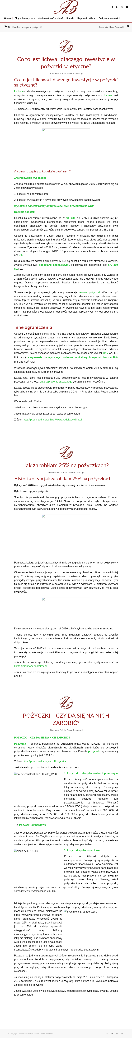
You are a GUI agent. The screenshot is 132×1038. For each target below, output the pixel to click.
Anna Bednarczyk (75, 73)
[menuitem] (8, 18)
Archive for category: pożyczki (25, 26)
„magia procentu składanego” (56, 381)
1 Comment (53, 73)
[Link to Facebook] (112, 7)
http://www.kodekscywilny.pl (66, 419)
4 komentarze (53, 472)
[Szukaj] (127, 26)
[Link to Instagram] (122, 7)
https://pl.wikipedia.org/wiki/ (44, 761)
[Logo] (66, 7)
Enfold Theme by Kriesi (43, 1034)
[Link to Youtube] (127, 7)
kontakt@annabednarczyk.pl (30, 666)
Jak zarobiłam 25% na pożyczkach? (66, 465)
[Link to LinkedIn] (117, 7)
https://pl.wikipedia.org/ (36, 419)
